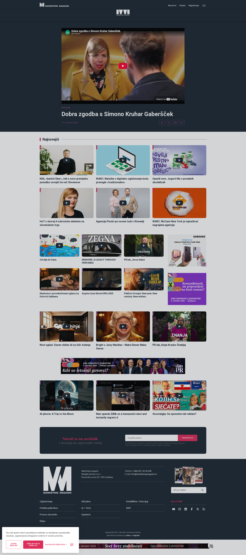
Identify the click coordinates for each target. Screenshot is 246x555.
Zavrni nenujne (13, 544)
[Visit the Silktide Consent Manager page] (72, 545)
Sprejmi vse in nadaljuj (33, 544)
